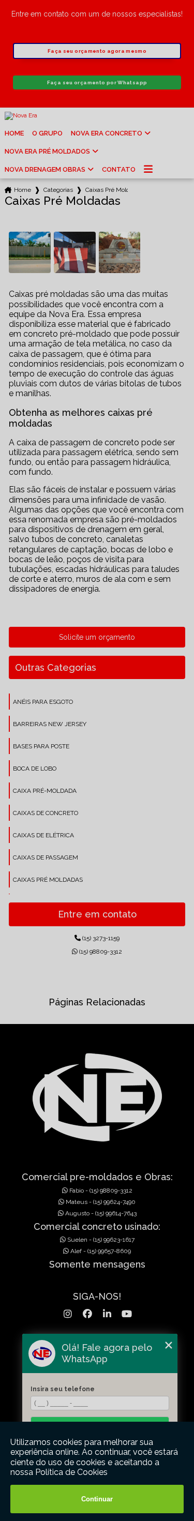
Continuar (97, 1499)
